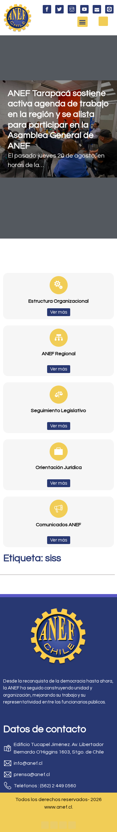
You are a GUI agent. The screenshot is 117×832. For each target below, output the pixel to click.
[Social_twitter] (59, 9)
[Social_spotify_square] (109, 9)
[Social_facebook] (47, 9)
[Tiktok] (72, 825)
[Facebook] (45, 825)
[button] (82, 22)
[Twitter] (54, 825)
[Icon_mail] (97, 9)
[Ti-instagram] (72, 9)
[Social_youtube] (84, 9)
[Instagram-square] (63, 825)
